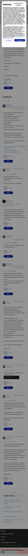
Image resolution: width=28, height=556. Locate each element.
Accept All (20, 40)
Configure (8, 40)
